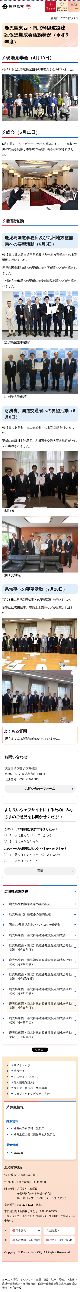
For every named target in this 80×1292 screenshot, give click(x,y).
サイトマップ (22, 1065)
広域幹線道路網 (16, 891)
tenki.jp (18, 1152)
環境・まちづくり (23, 1279)
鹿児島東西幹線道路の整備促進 (30, 904)
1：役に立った (19, 835)
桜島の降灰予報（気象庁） (30, 1128)
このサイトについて (26, 1076)
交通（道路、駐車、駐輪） (51, 1279)
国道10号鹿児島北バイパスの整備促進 (34, 924)
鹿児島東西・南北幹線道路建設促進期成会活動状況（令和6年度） (40, 1020)
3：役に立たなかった (24, 841)
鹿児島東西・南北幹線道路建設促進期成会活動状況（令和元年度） (40, 976)
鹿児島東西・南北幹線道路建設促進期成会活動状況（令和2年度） (40, 962)
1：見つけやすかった (24, 854)
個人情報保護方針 (25, 1082)
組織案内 (54, 1230)
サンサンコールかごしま (21, 1216)
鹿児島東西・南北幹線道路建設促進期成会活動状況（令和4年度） (40, 991)
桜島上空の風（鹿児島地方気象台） (36, 1134)
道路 (71, 1279)
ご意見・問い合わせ (60, 1239)
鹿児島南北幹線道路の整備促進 (30, 914)
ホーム (6, 1279)
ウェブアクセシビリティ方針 (32, 1093)
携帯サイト (21, 1071)
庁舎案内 (21, 1230)
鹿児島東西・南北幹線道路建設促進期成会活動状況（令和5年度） (40, 1006)
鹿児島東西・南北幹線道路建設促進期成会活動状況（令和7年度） (40, 1035)
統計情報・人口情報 (27, 1239)
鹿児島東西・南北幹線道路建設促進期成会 (37, 935)
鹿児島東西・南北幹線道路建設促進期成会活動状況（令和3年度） (40, 947)
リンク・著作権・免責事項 (30, 1088)
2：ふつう (45, 835)
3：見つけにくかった (24, 861)
